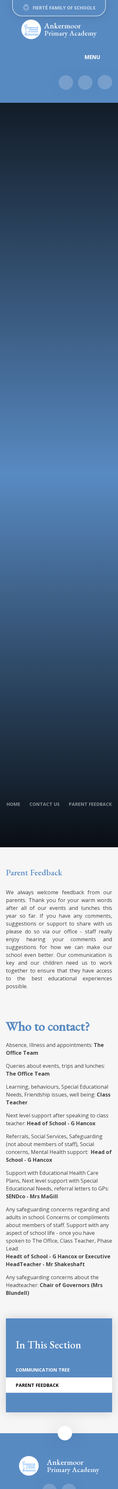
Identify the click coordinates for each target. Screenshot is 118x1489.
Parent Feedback (90, 804)
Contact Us (45, 804)
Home (13, 804)
